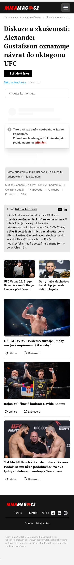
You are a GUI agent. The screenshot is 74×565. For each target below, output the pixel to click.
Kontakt (33, 512)
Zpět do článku (19, 73)
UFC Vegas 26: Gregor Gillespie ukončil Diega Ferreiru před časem (19, 285)
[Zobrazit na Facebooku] (53, 513)
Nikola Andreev (15, 82)
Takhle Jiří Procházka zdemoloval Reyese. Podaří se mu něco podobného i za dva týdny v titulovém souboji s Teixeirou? (36, 466)
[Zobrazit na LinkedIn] (59, 513)
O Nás (45, 512)
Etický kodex (42, 523)
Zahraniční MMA (32, 17)
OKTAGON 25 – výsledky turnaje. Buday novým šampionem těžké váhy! (34, 343)
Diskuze (33, 353)
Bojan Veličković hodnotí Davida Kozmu (34, 404)
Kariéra (18, 512)
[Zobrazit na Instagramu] (65, 513)
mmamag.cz (11, 17)
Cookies (29, 523)
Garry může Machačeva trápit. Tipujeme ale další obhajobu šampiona (54, 285)
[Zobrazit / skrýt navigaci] (65, 7)
